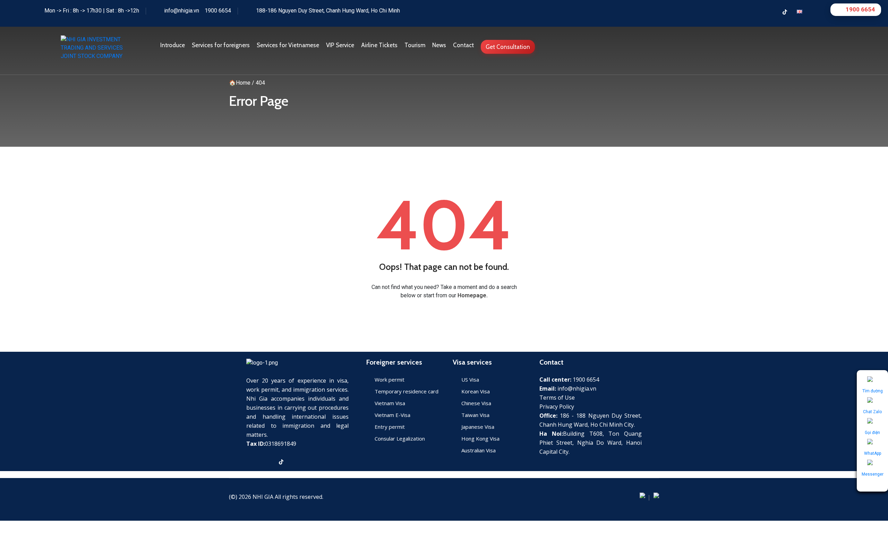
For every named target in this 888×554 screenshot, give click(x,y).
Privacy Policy (556, 406)
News (439, 45)
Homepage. (473, 295)
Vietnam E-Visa (392, 414)
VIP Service (340, 45)
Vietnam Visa (390, 403)
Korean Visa (475, 391)
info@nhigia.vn (181, 10)
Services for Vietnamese (288, 45)
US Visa (470, 379)
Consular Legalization (400, 438)
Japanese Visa (477, 426)
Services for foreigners (221, 45)
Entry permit (390, 426)
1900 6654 (218, 10)
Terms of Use (557, 397)
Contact (463, 45)
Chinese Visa (476, 403)
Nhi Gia (263, 497)
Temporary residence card (406, 391)
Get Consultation (508, 46)
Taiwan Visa (475, 414)
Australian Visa (478, 450)
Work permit (389, 379)
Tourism (414, 45)
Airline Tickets (379, 45)
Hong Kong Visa (480, 438)
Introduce (172, 45)
